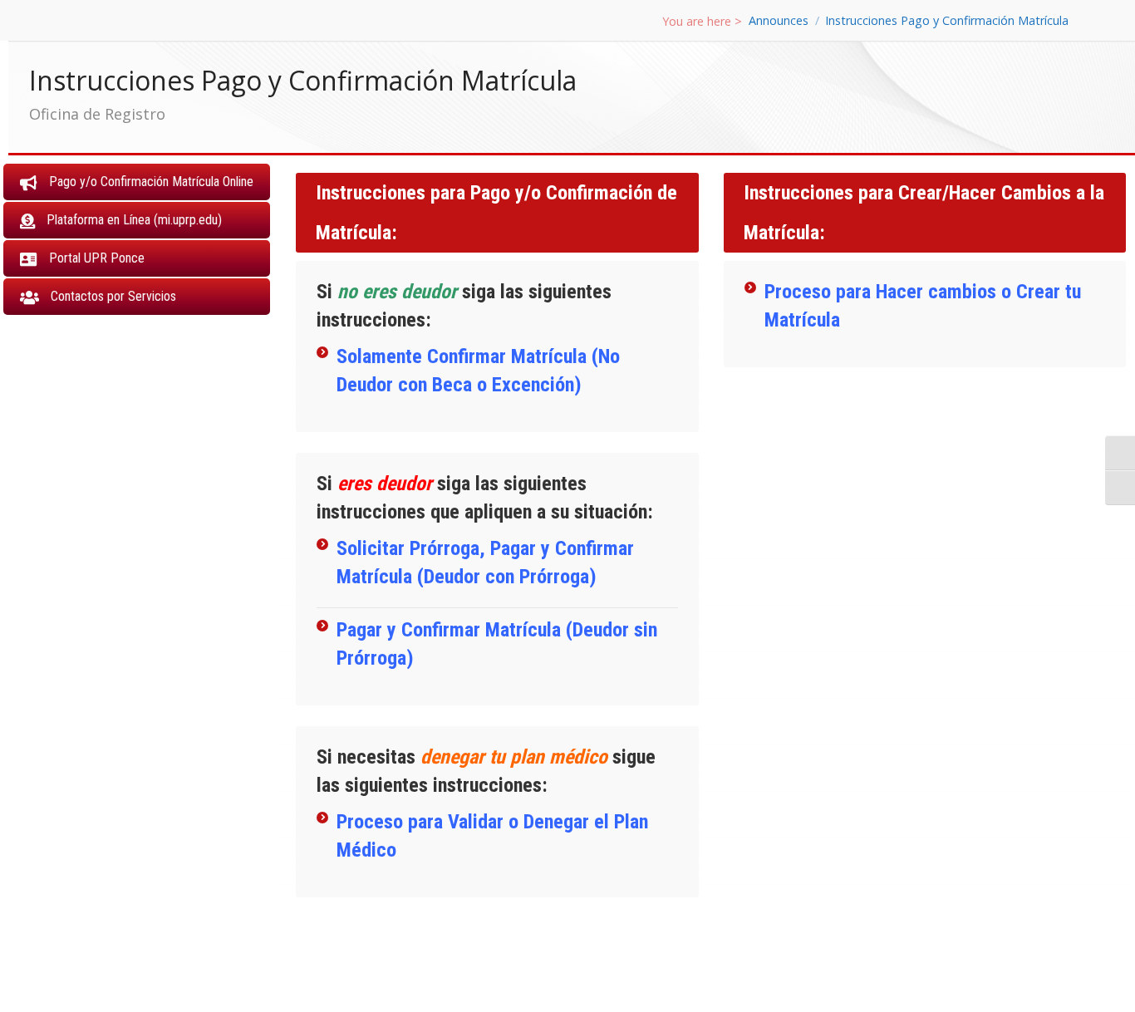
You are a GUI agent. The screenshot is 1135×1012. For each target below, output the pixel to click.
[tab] (136, 182)
